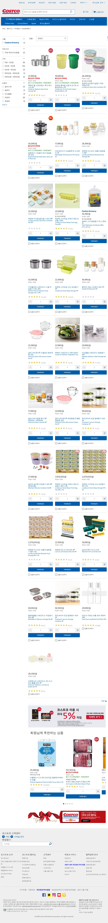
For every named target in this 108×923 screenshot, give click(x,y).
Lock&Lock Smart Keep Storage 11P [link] (66, 291)
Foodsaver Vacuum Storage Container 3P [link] (64, 620)
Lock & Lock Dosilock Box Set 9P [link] (65, 552)
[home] (11, 11)
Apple (33, 23)
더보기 (4, 105)
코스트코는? (5, 858)
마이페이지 (25, 871)
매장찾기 (6, 839)
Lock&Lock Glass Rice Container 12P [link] (94, 87)
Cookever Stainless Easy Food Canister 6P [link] (38, 90)
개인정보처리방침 (43, 890)
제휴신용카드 (26, 878)
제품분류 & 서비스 (7, 870)
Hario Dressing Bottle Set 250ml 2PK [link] (94, 619)
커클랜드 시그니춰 (7, 867)
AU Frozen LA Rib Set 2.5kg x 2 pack (78, 784)
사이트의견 (47, 868)
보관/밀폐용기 (26, 28)
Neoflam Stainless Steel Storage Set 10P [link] (94, 357)
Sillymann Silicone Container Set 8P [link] (39, 488)
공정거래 (89, 868)
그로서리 (82, 19)
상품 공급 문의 (90, 858)
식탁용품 (17, 28)
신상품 (91, 19)
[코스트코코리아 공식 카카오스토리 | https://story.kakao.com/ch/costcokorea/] (64, 896)
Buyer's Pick (44, 19)
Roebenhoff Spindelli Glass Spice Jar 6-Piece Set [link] (40, 158)
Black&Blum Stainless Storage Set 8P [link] (40, 619)
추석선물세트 (45, 23)
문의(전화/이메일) (49, 861)
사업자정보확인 (71, 906)
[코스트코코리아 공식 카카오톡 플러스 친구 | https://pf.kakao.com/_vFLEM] (49, 896)
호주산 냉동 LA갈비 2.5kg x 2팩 (78, 782)
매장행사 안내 (69, 868)
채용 (2, 877)
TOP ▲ (104, 701)
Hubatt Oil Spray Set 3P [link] (89, 289)
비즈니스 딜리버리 (59, 19)
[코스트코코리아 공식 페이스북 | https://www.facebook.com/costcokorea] (44, 896)
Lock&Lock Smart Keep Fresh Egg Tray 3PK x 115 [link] (66, 489)
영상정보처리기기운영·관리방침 (64, 890)
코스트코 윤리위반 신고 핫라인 (96, 874)
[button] (72, 12)
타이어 (72, 19)
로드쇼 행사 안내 (70, 871)
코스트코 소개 (7, 854)
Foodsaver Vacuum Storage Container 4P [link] (91, 423)
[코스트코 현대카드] (67, 726)
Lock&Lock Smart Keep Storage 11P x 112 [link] (94, 489)
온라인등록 (25, 868)
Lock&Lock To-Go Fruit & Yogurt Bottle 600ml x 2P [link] (65, 90)
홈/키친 (9, 28)
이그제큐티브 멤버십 (29, 865)
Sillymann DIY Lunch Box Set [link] (91, 552)
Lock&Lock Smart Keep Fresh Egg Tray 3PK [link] (66, 223)
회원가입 (25, 858)
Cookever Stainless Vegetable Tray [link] (66, 355)
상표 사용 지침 (82, 890)
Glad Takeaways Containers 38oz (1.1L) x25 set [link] (93, 226)
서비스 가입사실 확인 (86, 912)
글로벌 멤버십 (26, 881)
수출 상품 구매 (48, 871)
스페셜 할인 (31, 19)
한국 (101, 3)
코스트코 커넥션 (6, 874)
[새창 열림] (5, 911)
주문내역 (25, 874)
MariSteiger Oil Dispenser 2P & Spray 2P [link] (67, 156)
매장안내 (68, 858)
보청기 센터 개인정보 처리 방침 (75, 865)
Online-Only (9, 23)
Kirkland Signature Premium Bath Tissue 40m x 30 (46, 782)
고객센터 (47, 854)
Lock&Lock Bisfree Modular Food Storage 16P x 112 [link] (39, 554)
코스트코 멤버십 (29, 854)
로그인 (86, 11)
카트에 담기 (40, 105)
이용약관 (31, 890)
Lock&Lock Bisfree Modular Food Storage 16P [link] (93, 156)
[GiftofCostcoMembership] (67, 822)
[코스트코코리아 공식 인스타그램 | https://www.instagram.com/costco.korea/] (54, 896)
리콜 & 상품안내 (48, 865)
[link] (40, 72)
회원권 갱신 (26, 861)
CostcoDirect (23, 23)
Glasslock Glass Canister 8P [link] (37, 422)
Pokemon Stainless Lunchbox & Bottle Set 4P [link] (38, 686)
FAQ (44, 858)
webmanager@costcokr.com (31, 906)
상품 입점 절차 (90, 865)
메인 (3, 28)
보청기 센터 (68, 861)
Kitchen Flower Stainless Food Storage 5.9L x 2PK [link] (38, 292)
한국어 (82, 2)
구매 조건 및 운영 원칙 (93, 861)
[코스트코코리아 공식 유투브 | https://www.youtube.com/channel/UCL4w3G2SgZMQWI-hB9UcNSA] (59, 896)
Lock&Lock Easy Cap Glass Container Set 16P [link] (40, 221)
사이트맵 (23, 890)
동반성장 (89, 871)
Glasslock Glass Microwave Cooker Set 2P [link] (39, 357)
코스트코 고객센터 (11, 833)
